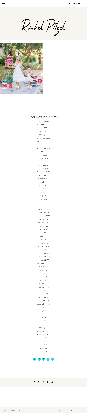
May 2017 (43, 277)
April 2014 (43, 351)
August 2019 (43, 185)
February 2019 (43, 206)
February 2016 (43, 328)
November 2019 (43, 175)
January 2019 (43, 209)
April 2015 (43, 345)
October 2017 (43, 260)
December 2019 (43, 172)
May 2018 (43, 236)
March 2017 (43, 284)
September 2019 (43, 182)
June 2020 (43, 158)
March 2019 (43, 202)
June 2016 (43, 314)
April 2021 (43, 131)
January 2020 (43, 169)
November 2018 (43, 216)
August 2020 (43, 152)
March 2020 (43, 162)
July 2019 (43, 189)
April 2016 (43, 321)
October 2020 (43, 145)
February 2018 (43, 246)
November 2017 (43, 257)
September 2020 (43, 148)
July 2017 (43, 270)
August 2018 (43, 226)
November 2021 (43, 121)
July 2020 (43, 155)
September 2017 (43, 263)
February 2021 (43, 135)
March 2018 (43, 243)
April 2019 (43, 199)
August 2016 (43, 307)
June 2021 (43, 128)
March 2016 (43, 324)
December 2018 (43, 213)
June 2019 (43, 192)
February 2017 (43, 287)
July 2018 (43, 229)
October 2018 (43, 219)
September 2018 (43, 223)
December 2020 (43, 138)
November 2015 (43, 334)
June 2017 (43, 273)
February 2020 (43, 165)
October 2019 (43, 179)
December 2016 (43, 294)
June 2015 (43, 341)
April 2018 (43, 240)
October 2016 (43, 301)
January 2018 (43, 250)
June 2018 (44, 233)
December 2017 (43, 253)
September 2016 (43, 304)
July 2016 (43, 311)
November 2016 (43, 297)
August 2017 (43, 267)
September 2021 (43, 124)
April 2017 (43, 280)
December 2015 (43, 331)
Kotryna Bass (79, 410)
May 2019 (43, 196)
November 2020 (43, 141)
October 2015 (43, 338)
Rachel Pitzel (43, 27)
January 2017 (43, 290)
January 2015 (43, 348)
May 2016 (43, 317)
